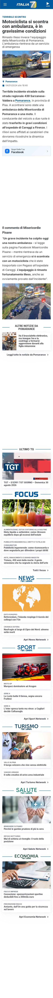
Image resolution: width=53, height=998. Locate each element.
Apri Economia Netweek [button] (32, 916)
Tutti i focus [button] (39, 570)
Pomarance (11, 81)
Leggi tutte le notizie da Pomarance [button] (26, 354)
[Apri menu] (5, 4)
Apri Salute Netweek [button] (34, 848)
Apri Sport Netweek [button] (35, 718)
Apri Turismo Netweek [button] (33, 782)
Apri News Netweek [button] (35, 639)
